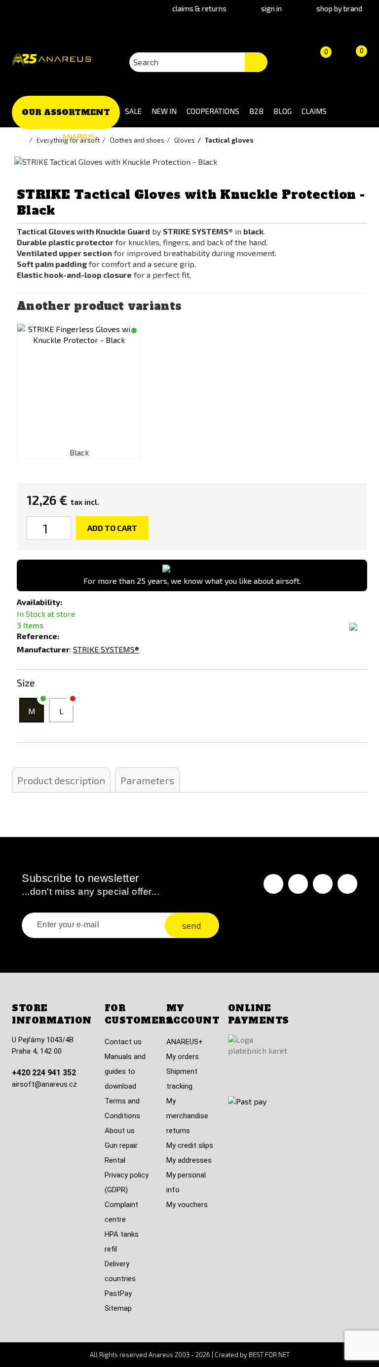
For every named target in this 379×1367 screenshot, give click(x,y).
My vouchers (187, 1204)
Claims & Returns (199, 8)
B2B (256, 111)
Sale (133, 111)
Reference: (38, 636)
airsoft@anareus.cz (44, 1084)
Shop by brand (339, 8)
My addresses (189, 1160)
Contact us (123, 1041)
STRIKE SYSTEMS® (106, 649)
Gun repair (121, 1145)
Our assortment (66, 112)
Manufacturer (43, 649)
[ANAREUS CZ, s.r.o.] (51, 59)
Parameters (147, 780)
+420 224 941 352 (44, 1072)
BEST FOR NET (269, 1355)
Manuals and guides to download (125, 1071)
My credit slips (189, 1145)
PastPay (118, 1293)
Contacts (34, 136)
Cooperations (213, 111)
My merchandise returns (187, 1116)
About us (120, 1130)
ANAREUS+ (80, 136)
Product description (61, 780)
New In (164, 111)
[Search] (256, 62)
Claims (314, 111)
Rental (115, 1160)
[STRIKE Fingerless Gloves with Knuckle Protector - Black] (79, 385)
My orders (182, 1056)
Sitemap (118, 1308)
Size (27, 682)
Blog (282, 111)
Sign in (271, 8)
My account (193, 1014)
